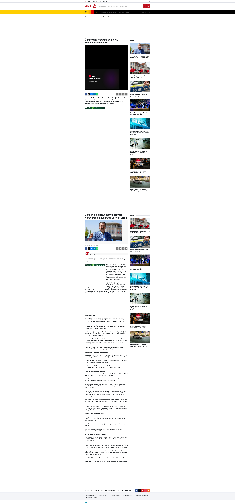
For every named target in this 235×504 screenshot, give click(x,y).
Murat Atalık (92, 254)
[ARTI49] (90, 6)
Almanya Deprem (128, 495)
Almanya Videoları (102, 495)
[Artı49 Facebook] (143, 1)
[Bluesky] (91, 94)
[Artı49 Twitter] (146, 1)
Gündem (121, 6)
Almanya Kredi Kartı (116, 495)
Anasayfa (88, 16)
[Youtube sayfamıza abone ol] (142, 490)
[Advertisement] (117, 27)
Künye (102, 490)
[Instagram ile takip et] (145, 490)
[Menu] (145, 6)
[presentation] (89, 12)
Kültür (127, 6)
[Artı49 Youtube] (149, 1)
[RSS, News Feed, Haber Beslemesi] (148, 490)
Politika (110, 6)
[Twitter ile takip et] (139, 490)
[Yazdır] (117, 94)
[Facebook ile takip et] (136, 490)
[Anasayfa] (85, 1)
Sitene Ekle (105, 1)
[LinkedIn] (94, 94)
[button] (120, 94)
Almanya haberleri (90, 495)
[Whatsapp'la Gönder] (97, 94)
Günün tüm (146, 12)
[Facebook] (86, 94)
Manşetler (89, 1)
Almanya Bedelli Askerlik (142, 495)
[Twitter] (89, 94)
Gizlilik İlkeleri (112, 490)
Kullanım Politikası (119, 490)
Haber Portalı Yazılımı (91, 502)
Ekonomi (115, 6)
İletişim (106, 490)
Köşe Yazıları (102, 6)
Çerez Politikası (128, 490)
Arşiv (101, 1)
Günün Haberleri (95, 1)
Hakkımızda (97, 490)
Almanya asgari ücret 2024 (91, 497)
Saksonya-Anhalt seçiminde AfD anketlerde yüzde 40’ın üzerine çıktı (115, 12)
